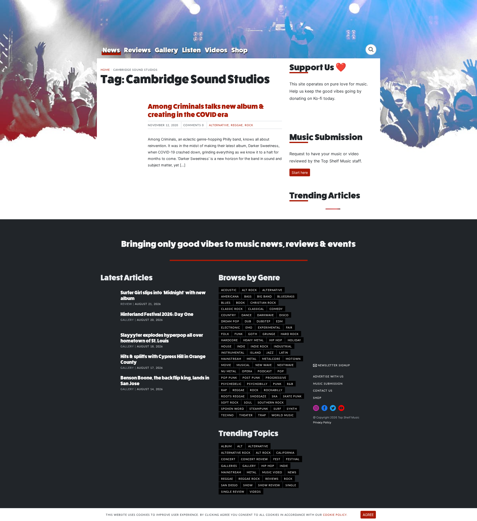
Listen (191, 50)
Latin (283, 352)
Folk (225, 334)
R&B (290, 384)
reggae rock (249, 479)
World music (283, 415)
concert (228, 459)
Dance (246, 315)
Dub (248, 321)
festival (293, 459)
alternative (258, 446)
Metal (252, 359)
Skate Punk (292, 396)
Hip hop (275, 340)
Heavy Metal (253, 340)
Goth (252, 334)
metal (252, 472)
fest (276, 459)
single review (232, 491)
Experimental (269, 327)
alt (240, 446)
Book (240, 302)
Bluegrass (286, 296)
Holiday (294, 340)
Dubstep (264, 321)
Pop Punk (229, 377)
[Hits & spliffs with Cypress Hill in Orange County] (110, 362)
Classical (256, 309)
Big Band (264, 296)
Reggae (237, 125)
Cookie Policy (335, 515)
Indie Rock (259, 346)
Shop (239, 50)
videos (255, 491)
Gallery (166, 50)
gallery (249, 466)
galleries (229, 466)
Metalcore (271, 359)
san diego (229, 485)
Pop (281, 371)
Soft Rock (229, 402)
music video (272, 472)
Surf (277, 408)
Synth (292, 408)
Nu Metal (229, 371)
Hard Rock (290, 334)
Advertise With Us (328, 376)
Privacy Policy (322, 422)
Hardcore (229, 340)
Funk (239, 334)
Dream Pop (230, 321)
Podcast (265, 371)
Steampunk (258, 408)
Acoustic (229, 290)
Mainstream (231, 359)
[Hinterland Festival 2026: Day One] (110, 319)
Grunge (269, 334)
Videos (216, 50)
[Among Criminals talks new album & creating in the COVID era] (120, 121)
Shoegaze (258, 396)
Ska (275, 396)
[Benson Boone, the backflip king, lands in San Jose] (110, 383)
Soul (248, 402)
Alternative (219, 125)
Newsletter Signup (333, 365)
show (248, 485)
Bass (248, 296)
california (285, 452)
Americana (230, 296)
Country (228, 315)
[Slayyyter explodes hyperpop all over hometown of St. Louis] (110, 340)
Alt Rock (249, 290)
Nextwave (285, 365)
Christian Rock (263, 302)
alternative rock (235, 452)
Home (105, 70)
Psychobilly (257, 384)
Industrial (283, 346)
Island (255, 352)
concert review (254, 459)
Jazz (270, 352)
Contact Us (322, 390)
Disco (284, 315)
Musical (243, 365)
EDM (279, 321)
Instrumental (232, 352)
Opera (247, 371)
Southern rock (271, 402)
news (292, 472)
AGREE (368, 515)
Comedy (276, 309)
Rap (224, 390)
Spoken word (232, 408)
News (111, 50)
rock (288, 479)
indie (284, 466)
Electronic (230, 327)
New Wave (263, 365)
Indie (241, 346)
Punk (277, 384)
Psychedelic (231, 384)
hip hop (267, 466)
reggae (227, 479)
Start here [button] (300, 172)
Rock (249, 125)
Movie (226, 365)
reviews (271, 479)
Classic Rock (232, 309)
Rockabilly (273, 390)
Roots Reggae (233, 396)
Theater (246, 415)
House (226, 346)
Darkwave (265, 315)
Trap (262, 415)
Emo (248, 327)
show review (269, 485)
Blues (226, 302)
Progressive (276, 377)
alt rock (263, 452)
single (290, 485)
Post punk (251, 377)
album (226, 446)
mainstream (231, 472)
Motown (293, 359)
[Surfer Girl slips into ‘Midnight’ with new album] (110, 298)
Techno (227, 415)
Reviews (137, 50)
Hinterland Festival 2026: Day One (156, 314)
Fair (289, 327)
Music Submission (328, 383)
